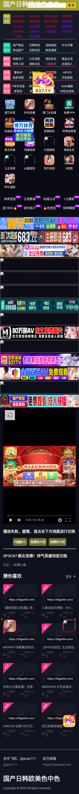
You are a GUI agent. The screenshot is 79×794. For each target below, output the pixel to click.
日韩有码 (34, 45)
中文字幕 (67, 45)
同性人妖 (18, 63)
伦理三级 (20, 564)
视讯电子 (30, 208)
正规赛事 (30, 199)
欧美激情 (51, 50)
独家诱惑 (18, 77)
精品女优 (67, 58)
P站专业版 (18, 86)
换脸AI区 (34, 63)
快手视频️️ (34, 86)
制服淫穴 (18, 58)
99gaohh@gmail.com (57, 764)
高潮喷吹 (51, 77)
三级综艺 (51, 63)
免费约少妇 (38, 542)
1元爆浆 (69, 199)
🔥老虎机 (49, 208)
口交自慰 (34, 58)
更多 (69, 576)
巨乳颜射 (67, 77)
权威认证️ (49, 199)
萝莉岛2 (34, 91)
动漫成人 (67, 63)
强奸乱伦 (51, 58)
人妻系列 (34, 72)
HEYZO (67, 72)
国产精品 (18, 45)
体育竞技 (10, 199)
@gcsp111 (10, 764)
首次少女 (34, 77)
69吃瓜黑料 (67, 91)
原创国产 (18, 50)
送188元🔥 (10, 208)
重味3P (18, 72)
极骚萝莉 (51, 72)
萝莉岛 (18, 91)
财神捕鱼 (69, 208)
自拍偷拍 (51, 45)
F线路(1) (20, 542)
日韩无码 (34, 50)
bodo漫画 (67, 86)
